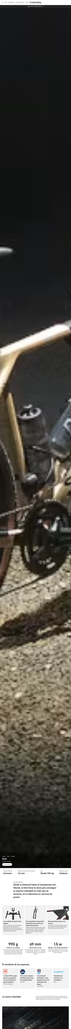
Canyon (3, 856)
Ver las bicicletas (7, 864)
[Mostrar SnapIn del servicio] (69, 514)
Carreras (13, 856)
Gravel (8, 856)
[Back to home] (35, 2)
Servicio (27, 2)
